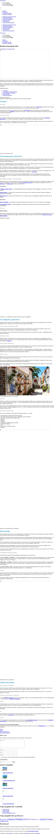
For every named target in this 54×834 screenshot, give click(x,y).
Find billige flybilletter (7, 17)
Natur (34, 819)
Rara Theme (27, 833)
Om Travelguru (6, 21)
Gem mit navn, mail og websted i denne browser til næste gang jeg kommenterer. (18, 757)
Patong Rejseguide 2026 (5, 732)
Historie (13, 819)
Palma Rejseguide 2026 (8, 796)
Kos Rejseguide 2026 (4, 731)
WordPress (37, 833)
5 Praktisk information (7, 95)
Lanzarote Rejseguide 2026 (9, 780)
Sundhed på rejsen (6, 20)
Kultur (22, 819)
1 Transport (5, 90)
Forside (4, 10)
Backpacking (4, 819)
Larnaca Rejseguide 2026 (8, 803)
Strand (1, 730)
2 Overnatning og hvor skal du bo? (10, 91)
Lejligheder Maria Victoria (6, 189)
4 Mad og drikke (6, 94)
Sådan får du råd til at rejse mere (9, 16)
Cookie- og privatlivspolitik (8, 22)
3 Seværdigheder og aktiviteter (9, 92)
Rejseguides (5, 12)
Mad (29, 819)
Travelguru (3, 49)
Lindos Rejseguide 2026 (8, 788)
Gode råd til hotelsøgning (8, 19)
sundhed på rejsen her (9, 697)
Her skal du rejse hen (7, 13)
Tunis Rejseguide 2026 (8, 772)
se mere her (34, 171)
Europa (1, 729)
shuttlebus (12, 111)
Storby (38, 819)
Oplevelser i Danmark (7, 14)
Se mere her (9, 340)
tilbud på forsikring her (15, 698)
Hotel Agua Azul (3, 195)
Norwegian (39, 106)
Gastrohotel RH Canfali (5, 204)
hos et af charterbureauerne (26, 182)
